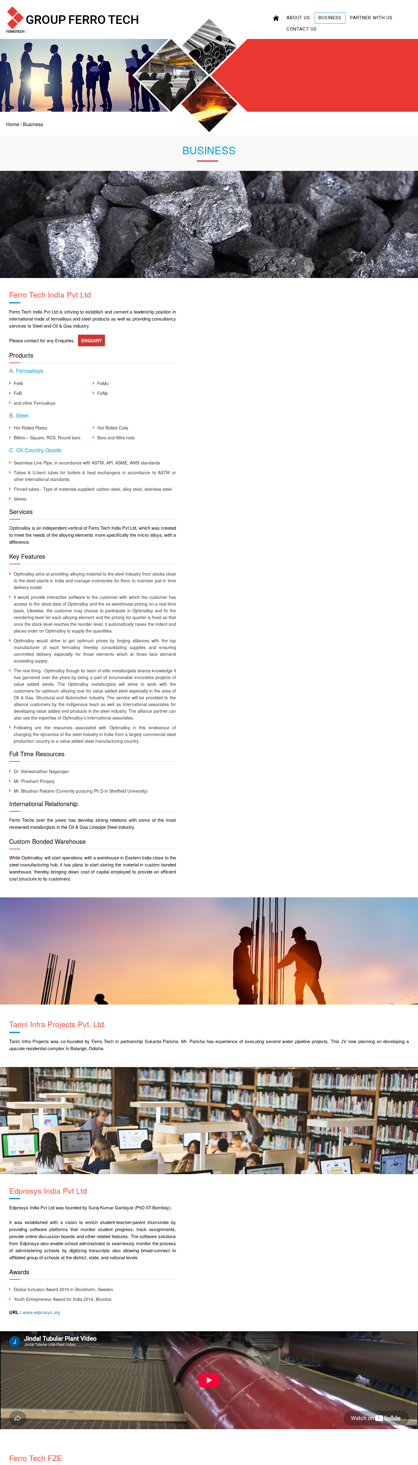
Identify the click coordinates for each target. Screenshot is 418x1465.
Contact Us (301, 29)
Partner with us (371, 18)
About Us (298, 18)
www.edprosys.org (41, 1312)
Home (12, 124)
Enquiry (91, 340)
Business (330, 18)
